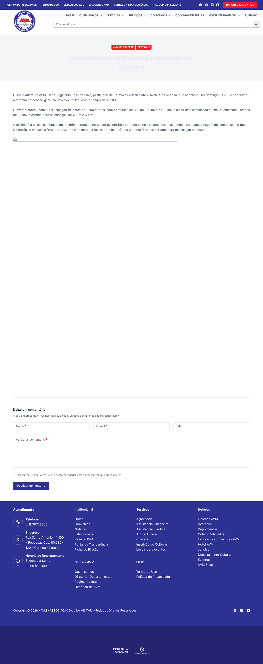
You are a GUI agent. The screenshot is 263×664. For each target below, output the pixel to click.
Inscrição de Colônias (152, 544)
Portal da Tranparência (91, 544)
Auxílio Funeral (146, 534)
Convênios (159, 15)
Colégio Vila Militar (212, 534)
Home (70, 15)
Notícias (113, 15)
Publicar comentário (31, 485)
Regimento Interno (88, 582)
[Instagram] (212, 4)
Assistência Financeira (152, 524)
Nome (21, 426)
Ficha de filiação (87, 549)
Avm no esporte (123, 47)
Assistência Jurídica (150, 529)
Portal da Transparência (131, 4)
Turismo (251, 15)
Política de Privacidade (153, 577)
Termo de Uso (50, 4)
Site (179, 426)
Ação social (144, 519)
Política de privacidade (21, 4)
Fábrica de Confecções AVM (219, 539)
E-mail (101, 426)
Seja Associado (74, 4)
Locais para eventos (151, 549)
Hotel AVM (206, 544)
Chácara (142, 539)
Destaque (143, 47)
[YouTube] (217, 4)
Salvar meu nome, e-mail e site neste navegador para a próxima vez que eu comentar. (69, 474)
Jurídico (204, 549)
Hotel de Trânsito (222, 15)
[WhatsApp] (200, 4)
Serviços (135, 15)
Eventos (204, 560)
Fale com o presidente (166, 4)
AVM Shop (205, 565)
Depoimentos (207, 529)
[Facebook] (206, 4)
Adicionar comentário (31, 439)
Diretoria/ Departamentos (93, 577)
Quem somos (88, 15)
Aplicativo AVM (99, 4)
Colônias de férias (189, 15)
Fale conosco (84, 534)
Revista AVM (84, 539)
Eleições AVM (208, 519)
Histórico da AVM (87, 587)
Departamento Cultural (214, 555)
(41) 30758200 (36, 524)
